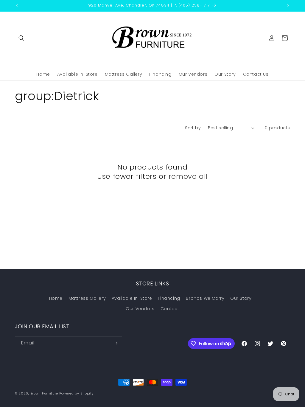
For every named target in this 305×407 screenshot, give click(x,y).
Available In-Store (132, 298)
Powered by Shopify (76, 393)
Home (56, 298)
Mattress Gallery (87, 298)
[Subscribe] (115, 343)
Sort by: (193, 128)
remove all (188, 176)
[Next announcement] (288, 5)
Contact (170, 309)
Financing (169, 298)
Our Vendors (140, 309)
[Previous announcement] (17, 5)
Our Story (240, 298)
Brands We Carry (205, 298)
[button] (21, 38)
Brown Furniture (44, 393)
